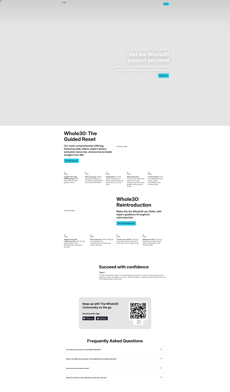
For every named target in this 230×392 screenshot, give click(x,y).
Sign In (166, 4)
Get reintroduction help (126, 223)
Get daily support (71, 161)
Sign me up (163, 76)
